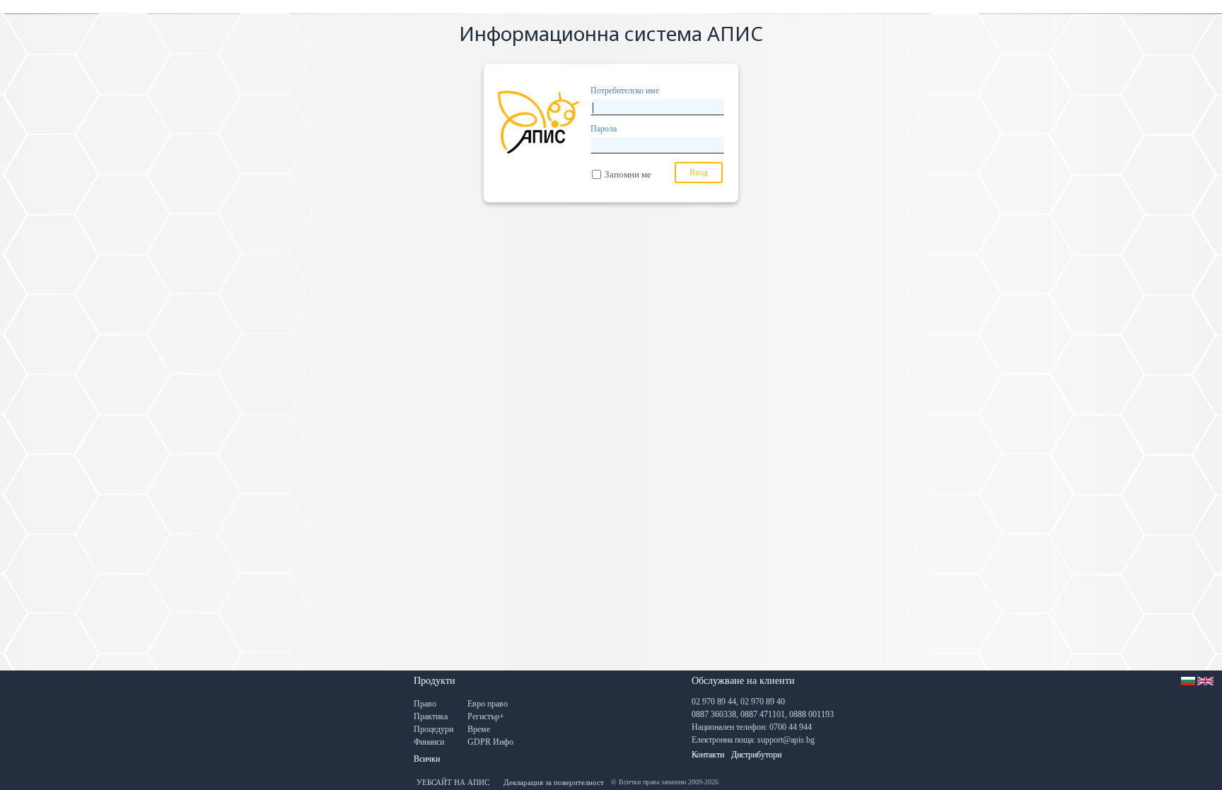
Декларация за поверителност (554, 782)
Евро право (487, 704)
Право (425, 704)
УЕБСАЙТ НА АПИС (453, 782)
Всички (427, 759)
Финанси (429, 742)
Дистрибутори (756, 755)
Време (478, 729)
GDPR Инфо (490, 742)
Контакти (708, 755)
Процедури (433, 729)
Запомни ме (628, 174)
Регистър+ (485, 716)
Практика (431, 716)
